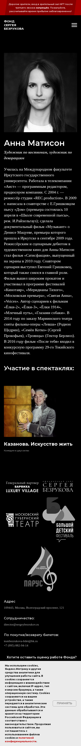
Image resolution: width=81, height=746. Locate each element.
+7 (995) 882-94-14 (16, 645)
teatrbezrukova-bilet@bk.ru (21, 641)
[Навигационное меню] (74, 25)
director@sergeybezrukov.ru (21, 624)
